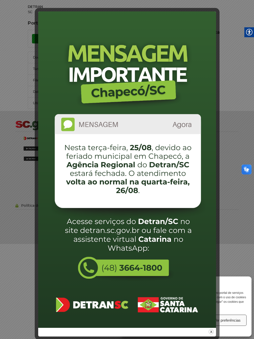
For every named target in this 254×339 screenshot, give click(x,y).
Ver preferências (227, 320)
